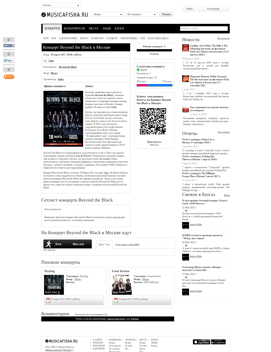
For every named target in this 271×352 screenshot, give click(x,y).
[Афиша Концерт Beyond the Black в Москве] (63, 145)
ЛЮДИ (106, 28)
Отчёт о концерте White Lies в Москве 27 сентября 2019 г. (198, 141)
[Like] (8, 76)
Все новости (224, 38)
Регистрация (213, 8)
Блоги (227, 195)
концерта (69, 217)
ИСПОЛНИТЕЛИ (74, 28)
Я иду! (144, 69)
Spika (61, 79)
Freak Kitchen (120, 271)
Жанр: (70, 279)
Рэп (142, 38)
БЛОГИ (119, 28)
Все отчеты (224, 132)
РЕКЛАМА (98, 342)
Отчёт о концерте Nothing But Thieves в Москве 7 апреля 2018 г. (200, 158)
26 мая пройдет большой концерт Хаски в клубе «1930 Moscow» (204, 202)
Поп (46, 38)
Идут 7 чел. (104, 244)
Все (126, 348)
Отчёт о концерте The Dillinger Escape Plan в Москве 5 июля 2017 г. (201, 175)
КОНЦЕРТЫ (52, 28)
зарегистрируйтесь (116, 318)
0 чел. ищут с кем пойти (127, 244)
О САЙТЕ (97, 339)
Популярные (115, 345)
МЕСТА (93, 28)
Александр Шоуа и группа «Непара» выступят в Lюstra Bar (202, 269)
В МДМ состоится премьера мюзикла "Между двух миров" (202, 237)
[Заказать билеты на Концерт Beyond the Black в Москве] (154, 123)
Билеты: (70, 282)
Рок (53, 38)
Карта (142, 348)
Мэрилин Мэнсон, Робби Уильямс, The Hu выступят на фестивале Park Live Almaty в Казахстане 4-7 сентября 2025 (209, 81)
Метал (84, 38)
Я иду (58, 243)
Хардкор (111, 38)
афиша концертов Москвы (58, 350)
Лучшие (129, 345)
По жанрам (114, 348)
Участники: (72, 276)
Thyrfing (49, 271)
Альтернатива (68, 38)
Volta (51, 60)
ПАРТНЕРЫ (99, 348)
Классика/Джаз (158, 38)
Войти (189, 8)
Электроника (129, 38)
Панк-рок (97, 38)
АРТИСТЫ (130, 339)
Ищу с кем (78, 243)
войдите (135, 318)
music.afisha (196, 224)
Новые (112, 342)
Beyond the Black (68, 67)
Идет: (48, 292)
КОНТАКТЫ (99, 345)
